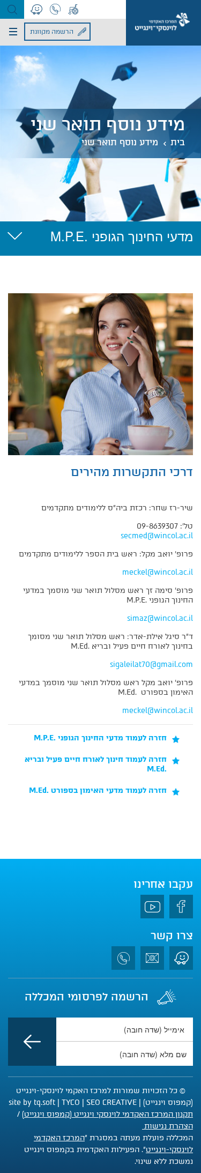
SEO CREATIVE (111, 1102)
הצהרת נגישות (167, 1126)
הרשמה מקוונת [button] (51, 31)
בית (177, 142)
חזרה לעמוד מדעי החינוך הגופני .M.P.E (100, 738)
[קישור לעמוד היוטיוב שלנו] (152, 906)
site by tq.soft (32, 1102)
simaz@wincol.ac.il (160, 618)
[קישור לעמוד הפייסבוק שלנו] (181, 906)
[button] (12, 9)
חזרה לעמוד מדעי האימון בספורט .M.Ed (98, 790)
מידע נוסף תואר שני (119, 142)
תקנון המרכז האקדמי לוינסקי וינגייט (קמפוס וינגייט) (107, 1114)
